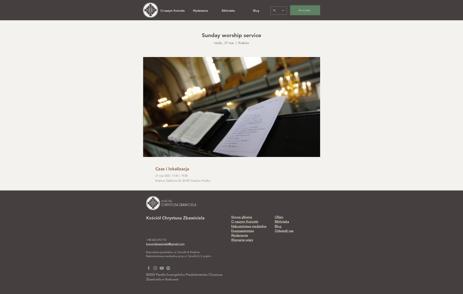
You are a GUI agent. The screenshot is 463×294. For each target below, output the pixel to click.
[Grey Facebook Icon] (148, 268)
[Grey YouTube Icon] (161, 268)
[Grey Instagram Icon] (155, 268)
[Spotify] (168, 268)
